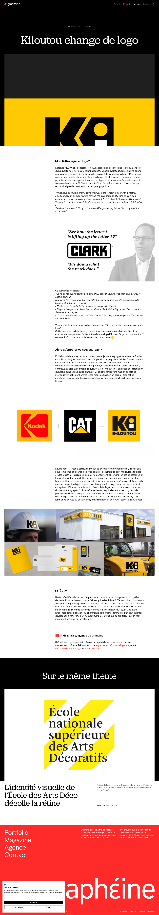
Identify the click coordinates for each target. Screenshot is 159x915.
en (154, 4)
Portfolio (117, 4)
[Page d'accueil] (12, 4)
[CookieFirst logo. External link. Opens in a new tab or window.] (5, 885)
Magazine (127, 4)
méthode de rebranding (67, 648)
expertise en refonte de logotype (112, 645)
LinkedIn (142, 912)
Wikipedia (123, 912)
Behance (133, 912)
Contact (146, 4)
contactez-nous (91, 648)
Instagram (151, 912)
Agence (137, 4)
